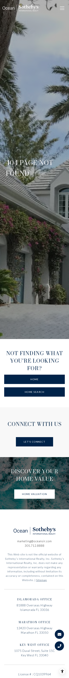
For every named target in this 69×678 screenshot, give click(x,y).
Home (34, 379)
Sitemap (41, 580)
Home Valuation (34, 494)
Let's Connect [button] (34, 441)
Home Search (34, 391)
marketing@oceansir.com (34, 541)
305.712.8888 (34, 545)
